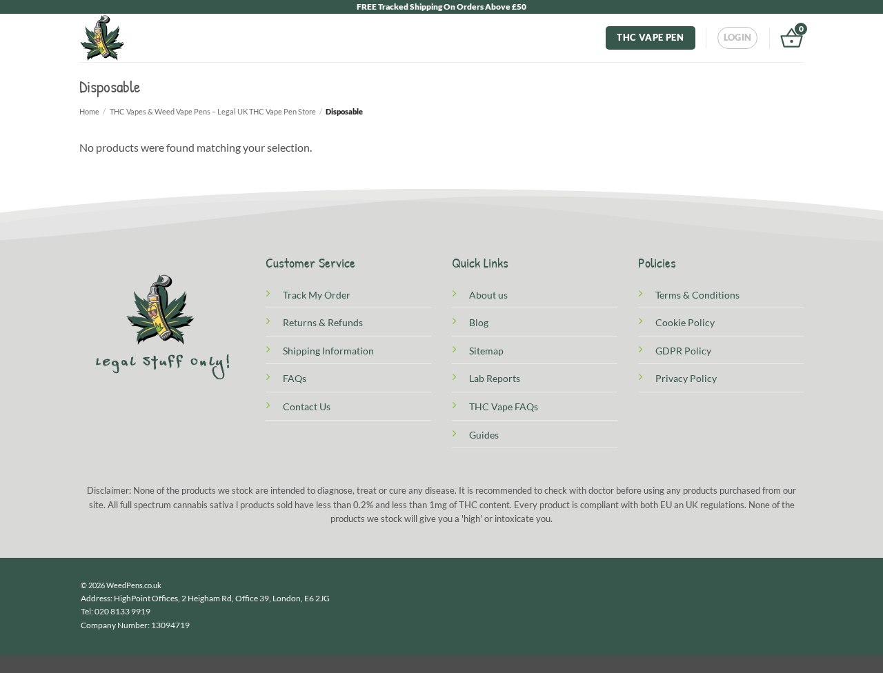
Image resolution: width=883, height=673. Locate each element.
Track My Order (316, 295)
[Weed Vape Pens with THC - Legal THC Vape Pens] (103, 38)
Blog (478, 322)
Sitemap (486, 350)
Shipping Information (328, 350)
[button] (737, 38)
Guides (484, 435)
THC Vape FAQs (503, 406)
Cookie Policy (685, 322)
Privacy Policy (686, 378)
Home (89, 111)
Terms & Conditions (697, 295)
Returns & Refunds (323, 322)
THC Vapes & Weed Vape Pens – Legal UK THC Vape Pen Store (213, 111)
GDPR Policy (683, 350)
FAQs (294, 378)
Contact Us (306, 406)
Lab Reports (494, 378)
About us (488, 295)
